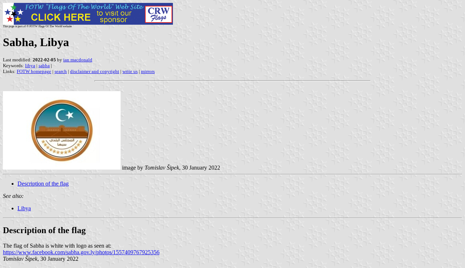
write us (130, 71)
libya (30, 65)
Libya (24, 208)
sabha (44, 65)
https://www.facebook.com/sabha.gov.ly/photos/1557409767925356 (81, 252)
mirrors (148, 71)
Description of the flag (43, 183)
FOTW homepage (34, 71)
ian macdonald (77, 59)
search (60, 71)
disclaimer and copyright (94, 71)
